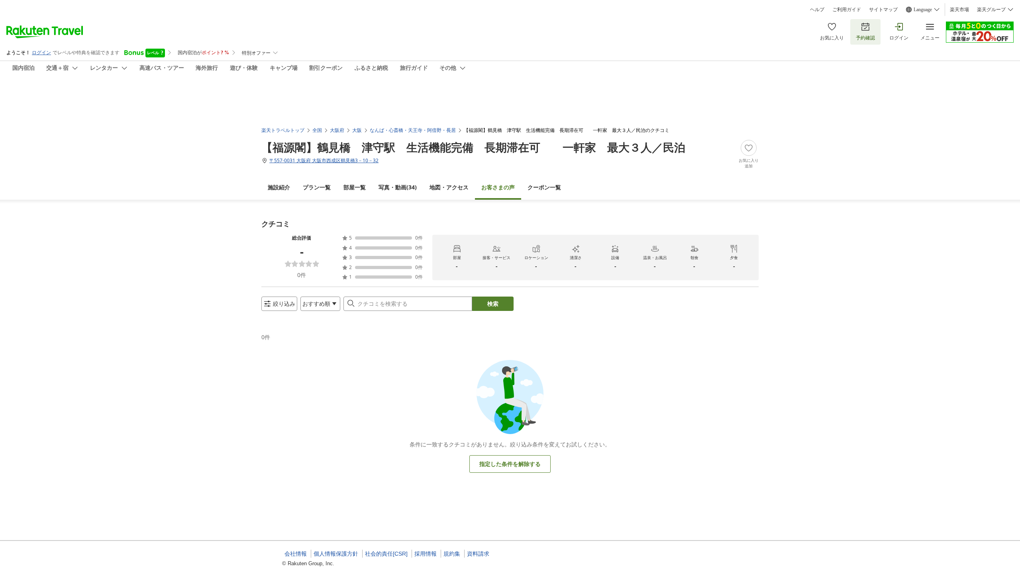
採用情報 (425, 553)
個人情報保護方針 (336, 553)
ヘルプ (817, 9)
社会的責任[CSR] (386, 553)
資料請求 (478, 553)
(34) (398, 187)
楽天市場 (959, 9)
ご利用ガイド (846, 9)
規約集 (451, 553)
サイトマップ (883, 9)
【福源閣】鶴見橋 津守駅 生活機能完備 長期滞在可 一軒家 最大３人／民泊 (473, 147)
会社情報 (295, 553)
